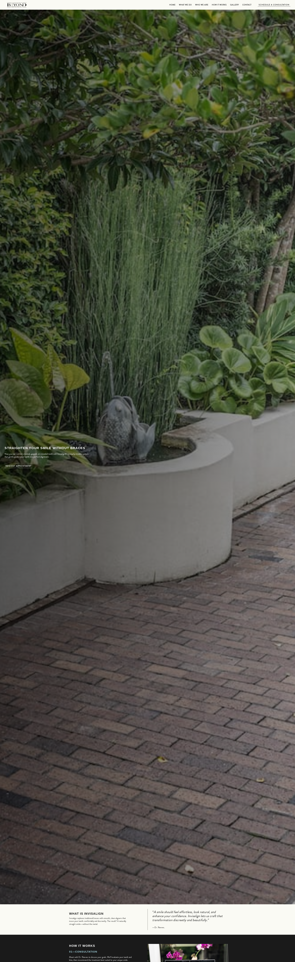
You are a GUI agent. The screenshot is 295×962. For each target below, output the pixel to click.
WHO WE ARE (201, 4)
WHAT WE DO (185, 4)
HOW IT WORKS (219, 4)
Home (172, 4)
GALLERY (234, 4)
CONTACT (246, 4)
